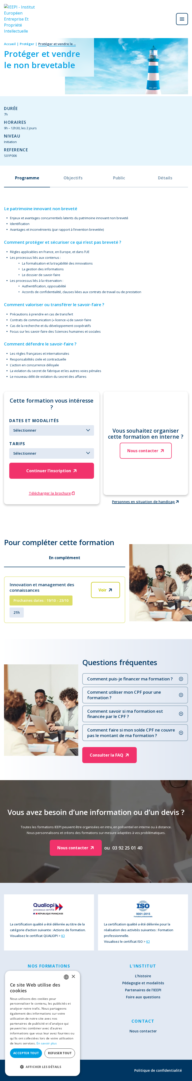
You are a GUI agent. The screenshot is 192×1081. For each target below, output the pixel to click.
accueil (10, 44)
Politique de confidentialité (158, 1070)
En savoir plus (46, 1043)
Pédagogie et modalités (143, 983)
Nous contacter (143, 1031)
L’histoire (143, 976)
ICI (63, 935)
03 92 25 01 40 (127, 848)
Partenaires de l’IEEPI (143, 990)
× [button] (73, 977)
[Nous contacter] (168, 19)
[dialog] (42, 1023)
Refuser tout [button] (60, 1053)
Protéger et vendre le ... (57, 44)
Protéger (27, 44)
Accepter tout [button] (26, 1053)
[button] (42, 1066)
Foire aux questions (143, 997)
